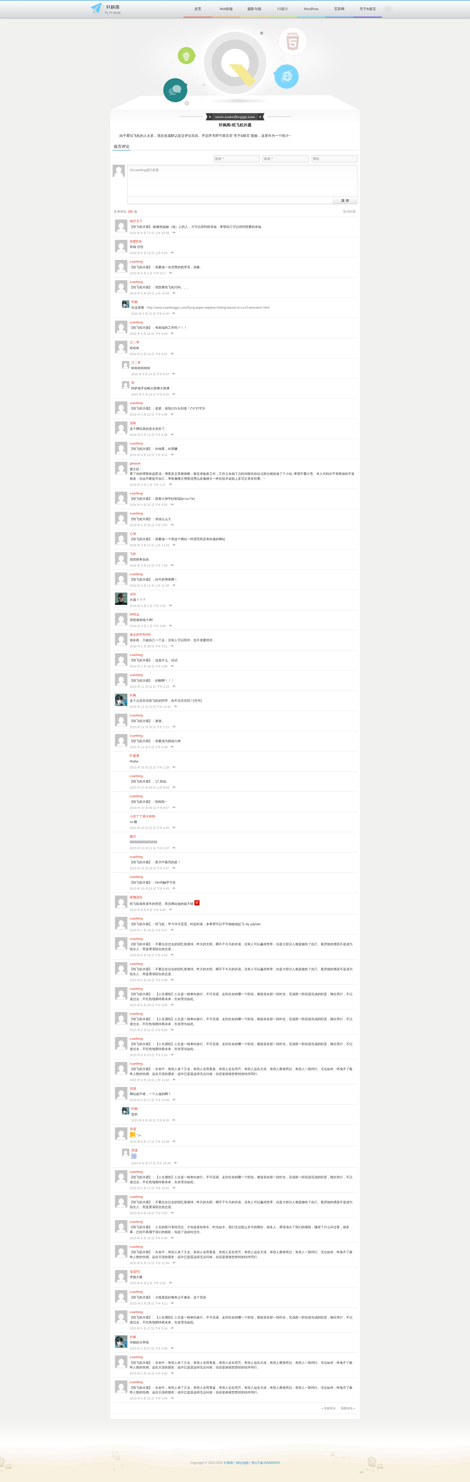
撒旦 (133, 836)
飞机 (133, 554)
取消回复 (349, 211)
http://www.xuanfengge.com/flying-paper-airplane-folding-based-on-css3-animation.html (208, 307)
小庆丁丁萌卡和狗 (142, 816)
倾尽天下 (136, 221)
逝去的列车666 (140, 634)
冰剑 (133, 594)
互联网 (339, 9)
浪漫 (133, 1088)
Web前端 (226, 9)
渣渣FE (135, 1271)
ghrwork (135, 463)
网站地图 (242, 1463)
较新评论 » (348, 1408)
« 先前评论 (328, 1408)
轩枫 (134, 302)
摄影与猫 (254, 9)
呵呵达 (134, 614)
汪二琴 (134, 342)
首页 (197, 9)
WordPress (311, 9)
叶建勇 (134, 756)
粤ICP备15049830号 (265, 1463)
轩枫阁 (105, 7)
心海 (133, 534)
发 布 (345, 200)
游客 (133, 423)
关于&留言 (368, 9)
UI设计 (282, 9)
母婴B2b (136, 241)
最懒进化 (136, 897)
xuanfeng (136, 261)
